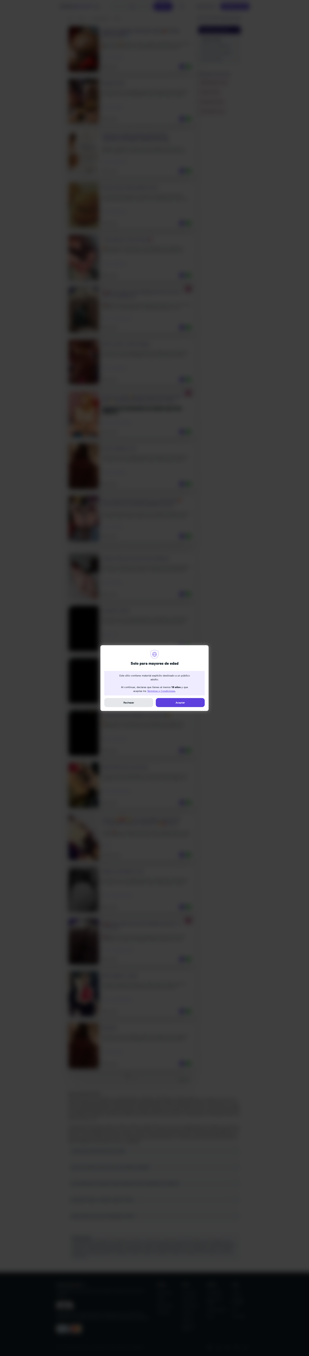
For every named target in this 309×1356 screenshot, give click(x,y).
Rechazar (128, 702)
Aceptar (180, 702)
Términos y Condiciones (161, 691)
